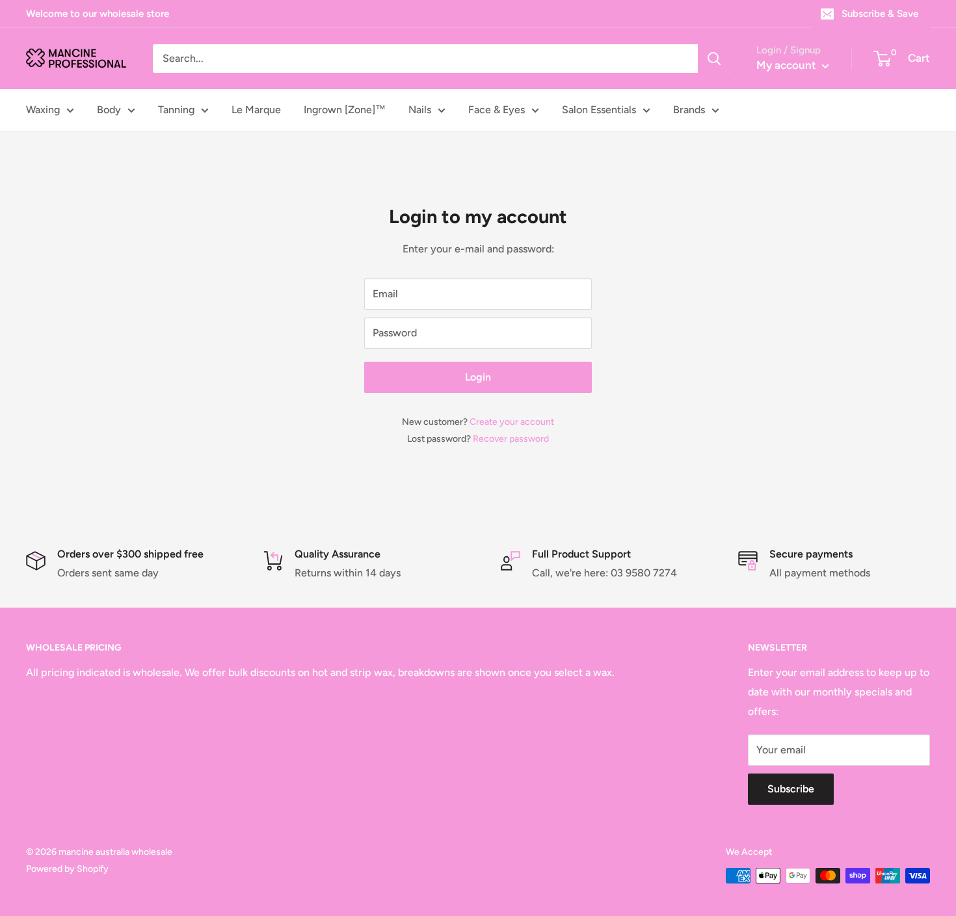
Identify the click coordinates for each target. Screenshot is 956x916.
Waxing (43, 109)
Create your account (512, 421)
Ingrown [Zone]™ (345, 109)
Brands (689, 109)
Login (478, 377)
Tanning (176, 109)
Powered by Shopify (67, 868)
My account (787, 65)
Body (109, 109)
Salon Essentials (599, 109)
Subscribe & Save (880, 14)
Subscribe (790, 789)
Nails (419, 109)
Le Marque (256, 109)
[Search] (714, 58)
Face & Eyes (496, 109)
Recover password (511, 438)
